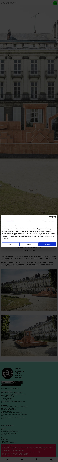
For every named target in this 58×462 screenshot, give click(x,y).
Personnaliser (28, 244)
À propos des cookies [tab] (48, 221)
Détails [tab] (29, 221)
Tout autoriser (47, 244)
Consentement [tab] (10, 221)
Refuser (11, 244)
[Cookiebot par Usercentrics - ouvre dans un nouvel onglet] (50, 217)
